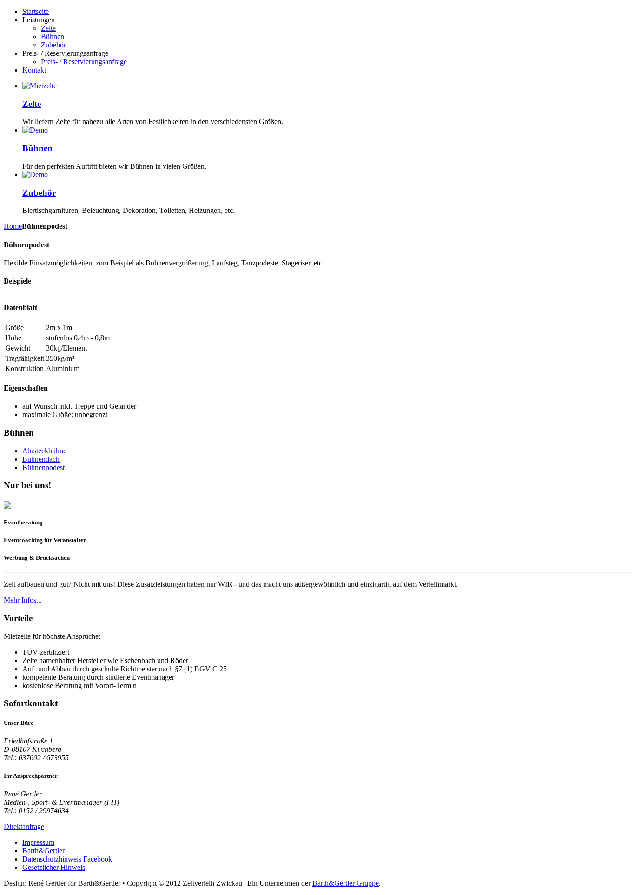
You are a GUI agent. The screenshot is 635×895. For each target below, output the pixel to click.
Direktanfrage (24, 826)
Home (13, 226)
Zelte (31, 104)
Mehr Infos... (23, 600)
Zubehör (39, 193)
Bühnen (37, 148)
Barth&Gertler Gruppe (345, 883)
